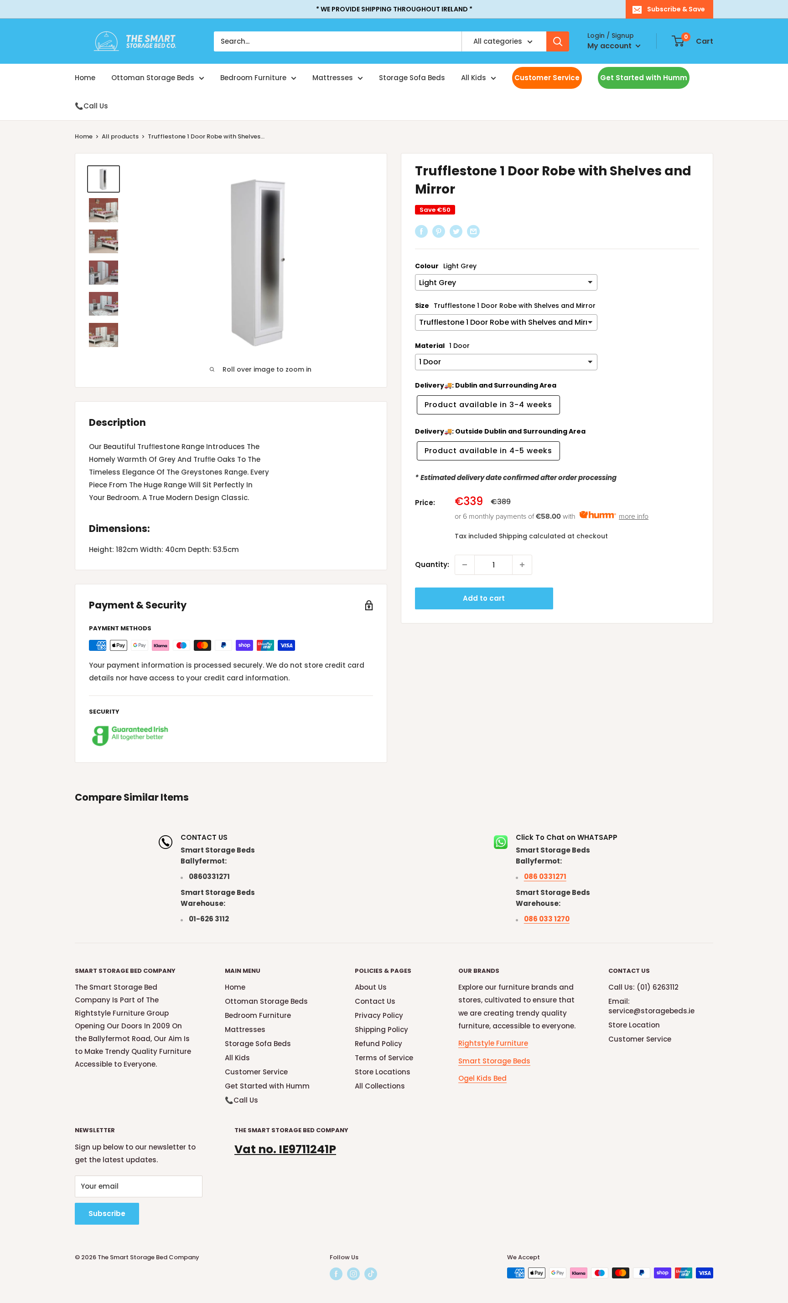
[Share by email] (473, 231)
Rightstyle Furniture (493, 1043)
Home (85, 77)
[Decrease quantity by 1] (464, 564)
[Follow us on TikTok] (370, 1273)
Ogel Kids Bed (482, 1078)
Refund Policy (378, 1043)
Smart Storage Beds (494, 1061)
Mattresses (332, 77)
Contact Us (375, 1001)
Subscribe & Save (676, 9)
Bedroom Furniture (253, 77)
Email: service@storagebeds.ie (651, 1006)
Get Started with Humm (643, 77)
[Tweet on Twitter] (456, 231)
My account (610, 46)
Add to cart (484, 598)
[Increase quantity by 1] (522, 564)
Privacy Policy (379, 1015)
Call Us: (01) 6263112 (643, 987)
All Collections (380, 1086)
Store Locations (382, 1072)
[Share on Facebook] (421, 231)
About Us (371, 987)
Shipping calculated (532, 535)
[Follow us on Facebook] (336, 1273)
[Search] (557, 41)
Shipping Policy (381, 1029)
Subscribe (106, 1213)
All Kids (473, 77)
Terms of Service (384, 1058)
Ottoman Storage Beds (152, 77)
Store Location (634, 1025)
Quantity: (432, 564)
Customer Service (547, 77)
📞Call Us (91, 106)
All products (120, 136)
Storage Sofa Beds (412, 77)
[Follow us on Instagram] (353, 1273)
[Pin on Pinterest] (438, 231)
